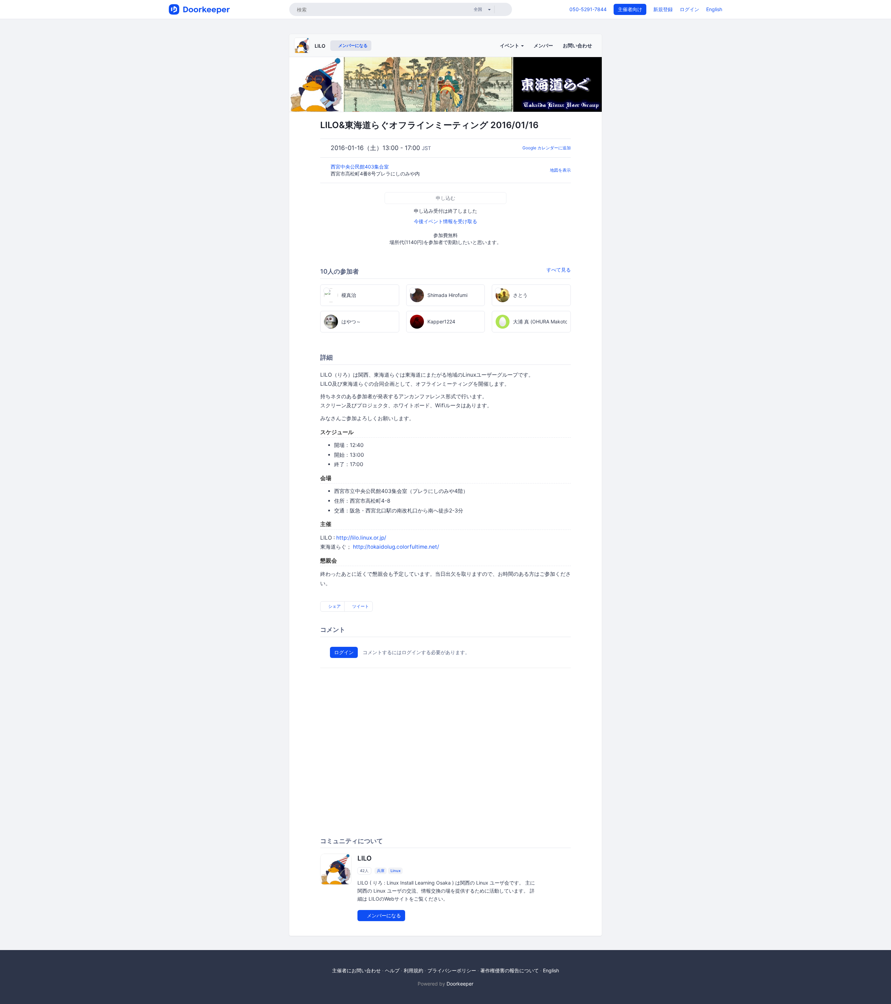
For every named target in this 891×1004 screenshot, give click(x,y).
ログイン (689, 9)
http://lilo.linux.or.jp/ (361, 537)
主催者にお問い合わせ (356, 970)
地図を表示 (560, 170)
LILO (320, 46)
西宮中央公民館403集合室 (360, 167)
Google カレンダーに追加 (546, 147)
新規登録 (663, 9)
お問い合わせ (577, 45)
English (714, 9)
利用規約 (413, 970)
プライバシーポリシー (451, 970)
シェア (334, 606)
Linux (396, 870)
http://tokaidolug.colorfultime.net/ (396, 546)
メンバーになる (352, 45)
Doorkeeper (460, 984)
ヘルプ (392, 970)
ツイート (360, 606)
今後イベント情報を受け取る (445, 221)
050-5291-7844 (588, 9)
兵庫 (381, 870)
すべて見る (558, 270)
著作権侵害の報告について (509, 970)
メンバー (543, 45)
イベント (510, 45)
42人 (364, 870)
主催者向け (630, 9)
